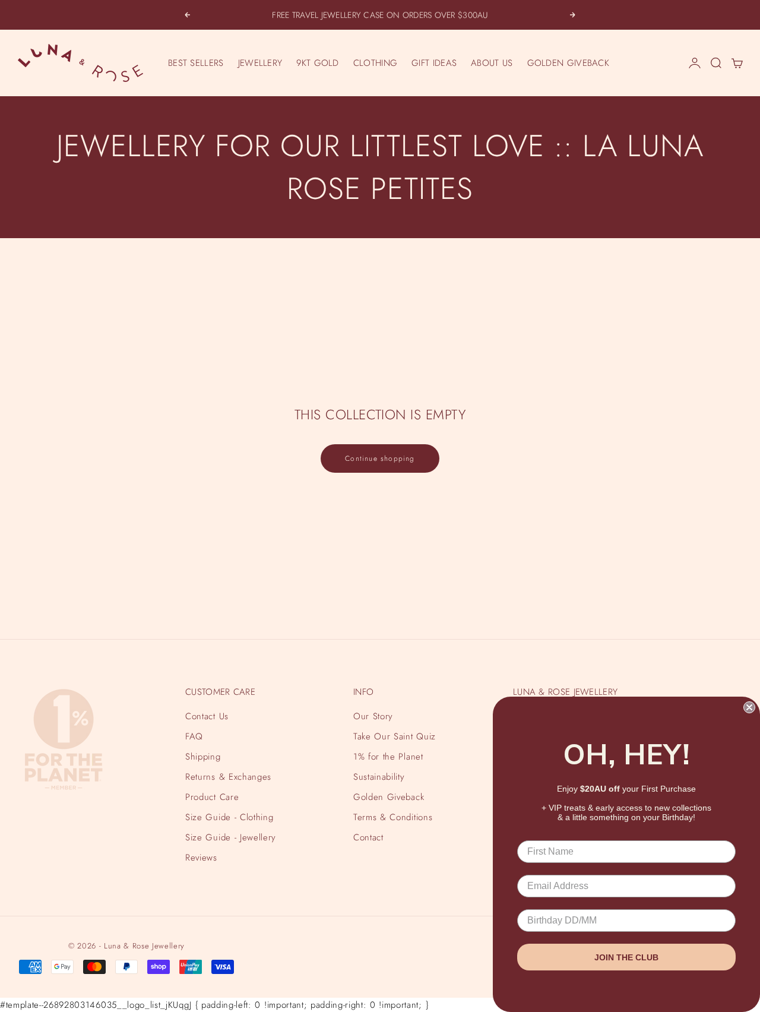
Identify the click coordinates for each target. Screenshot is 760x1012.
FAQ (194, 736)
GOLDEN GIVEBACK (568, 62)
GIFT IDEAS (434, 62)
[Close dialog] (749, 707)
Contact (368, 837)
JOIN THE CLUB (626, 957)
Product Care (212, 797)
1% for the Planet (388, 756)
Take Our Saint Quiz (394, 736)
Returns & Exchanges (228, 776)
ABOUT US (491, 62)
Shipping (202, 756)
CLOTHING (375, 62)
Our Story (373, 716)
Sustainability (378, 776)
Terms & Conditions (392, 817)
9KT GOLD (317, 62)
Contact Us (207, 716)
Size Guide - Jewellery (230, 837)
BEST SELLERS (196, 62)
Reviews (201, 857)
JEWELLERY (260, 62)
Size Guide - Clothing (229, 817)
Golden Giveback (388, 797)
